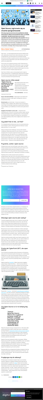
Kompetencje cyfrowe (4, 26)
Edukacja (36, 11)
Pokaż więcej (36, 33)
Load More (21, 386)
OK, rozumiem (29, 397)
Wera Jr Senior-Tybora (7, 49)
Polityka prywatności (28, 395)
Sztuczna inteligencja (37, 15)
